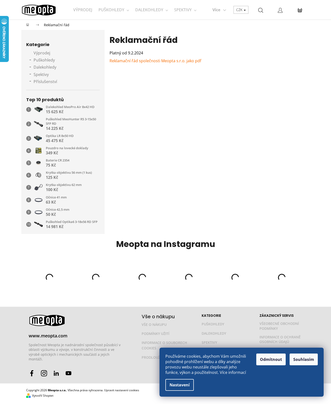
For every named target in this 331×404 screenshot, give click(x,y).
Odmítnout (271, 359)
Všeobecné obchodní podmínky (279, 326)
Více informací (233, 372)
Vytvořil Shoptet (42, 396)
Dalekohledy (45, 67)
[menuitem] (83, 10)
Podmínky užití (155, 333)
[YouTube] (68, 373)
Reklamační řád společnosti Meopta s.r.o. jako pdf (155, 60)
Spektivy (41, 74)
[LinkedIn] (56, 373)
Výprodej (42, 53)
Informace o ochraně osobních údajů (280, 339)
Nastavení (180, 385)
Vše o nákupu (154, 324)
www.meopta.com (48, 336)
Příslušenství (45, 81)
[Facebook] (32, 373)
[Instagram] (44, 373)
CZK (239, 9)
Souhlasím (303, 359)
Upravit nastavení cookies (121, 390)
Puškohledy (44, 60)
